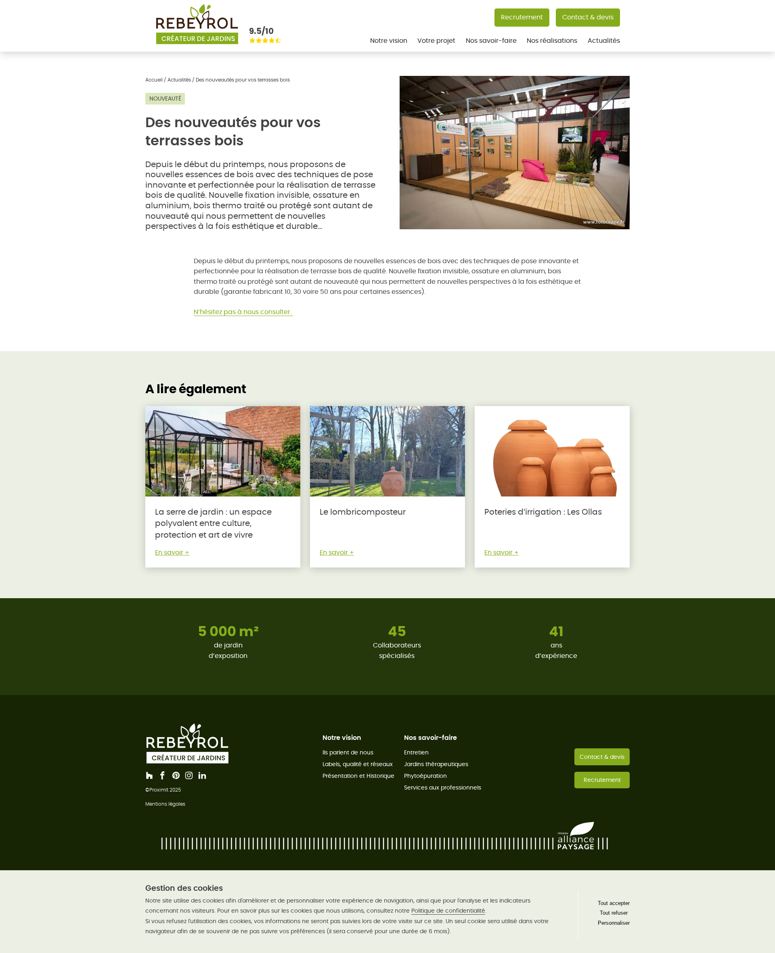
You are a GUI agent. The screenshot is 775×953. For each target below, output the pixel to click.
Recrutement (522, 17)
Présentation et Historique (358, 776)
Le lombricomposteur (363, 511)
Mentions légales (165, 803)
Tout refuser (614, 913)
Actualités (604, 40)
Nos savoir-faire (491, 40)
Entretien (416, 752)
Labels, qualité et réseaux (358, 764)
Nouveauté (165, 98)
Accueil (154, 79)
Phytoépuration (425, 776)
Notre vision (388, 40)
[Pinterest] (176, 775)
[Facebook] (163, 775)
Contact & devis (588, 17)
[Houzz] (149, 775)
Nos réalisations (552, 40)
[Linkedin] (202, 775)
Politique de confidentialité (448, 910)
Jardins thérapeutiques (436, 764)
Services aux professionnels (442, 787)
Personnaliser (614, 923)
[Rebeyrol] (197, 46)
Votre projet (436, 40)
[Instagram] (189, 775)
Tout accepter (614, 903)
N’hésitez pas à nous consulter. (243, 311)
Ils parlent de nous (348, 752)
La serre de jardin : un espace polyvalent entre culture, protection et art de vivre (213, 523)
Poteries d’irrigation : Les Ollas (543, 511)
